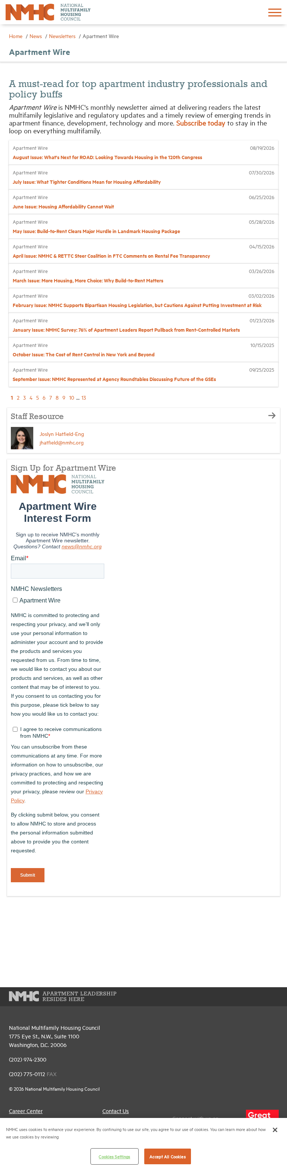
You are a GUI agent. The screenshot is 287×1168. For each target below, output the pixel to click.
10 (71, 397)
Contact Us (115, 1110)
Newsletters (63, 35)
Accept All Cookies (167, 1156)
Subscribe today (201, 122)
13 (83, 397)
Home (16, 35)
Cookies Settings (114, 1156)
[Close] (275, 1130)
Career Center (26, 1110)
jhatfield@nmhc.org (62, 442)
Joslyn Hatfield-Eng (62, 433)
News (36, 35)
